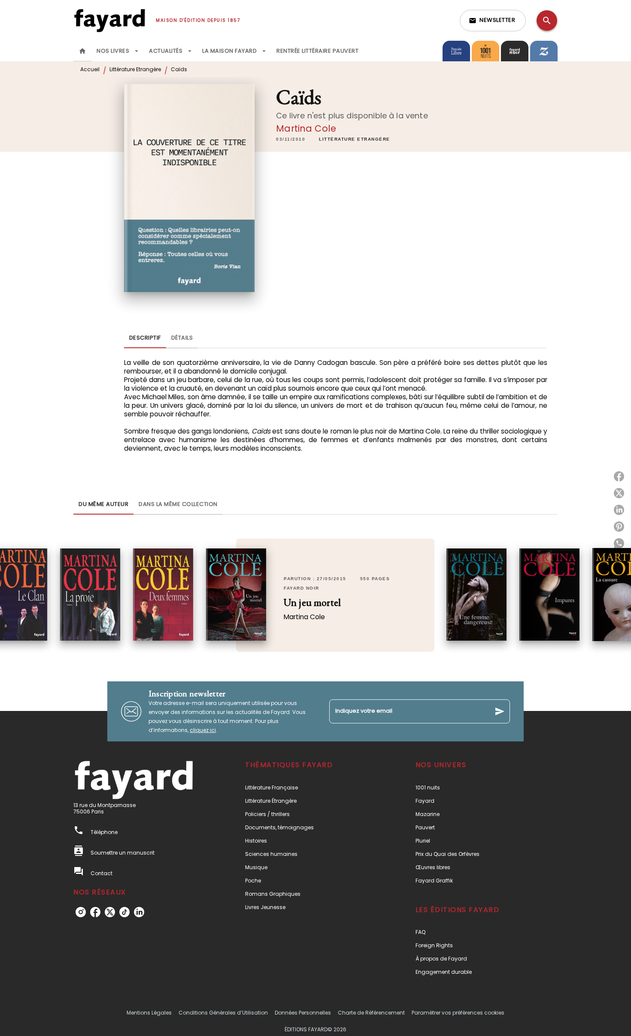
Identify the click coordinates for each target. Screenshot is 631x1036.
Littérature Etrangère (135, 69)
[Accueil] (109, 20)
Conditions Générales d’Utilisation (223, 1012)
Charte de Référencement (371, 1012)
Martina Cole (306, 128)
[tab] (82, 51)
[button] (493, 20)
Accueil (90, 69)
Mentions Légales (149, 1012)
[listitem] (80, 912)
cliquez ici (203, 730)
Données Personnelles (303, 1012)
